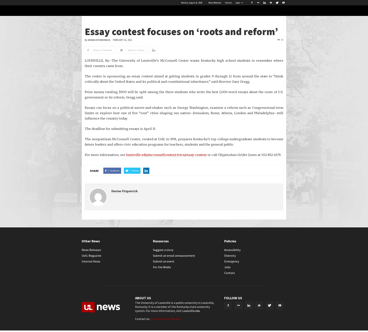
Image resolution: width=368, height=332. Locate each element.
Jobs (227, 267)
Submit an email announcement (174, 255)
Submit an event (163, 261)
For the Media (162, 267)
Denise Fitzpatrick (99, 40)
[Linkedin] (264, 2)
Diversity (230, 255)
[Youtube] (283, 2)
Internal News (91, 261)
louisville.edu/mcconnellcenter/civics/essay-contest (166, 155)
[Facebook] (252, 2)
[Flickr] (258, 2)
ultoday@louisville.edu (165, 319)
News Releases (214, 2)
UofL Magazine (91, 255)
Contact (228, 2)
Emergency (231, 261)
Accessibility (232, 250)
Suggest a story (163, 250)
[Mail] (271, 2)
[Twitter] (277, 2)
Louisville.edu (191, 311)
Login (238, 2)
